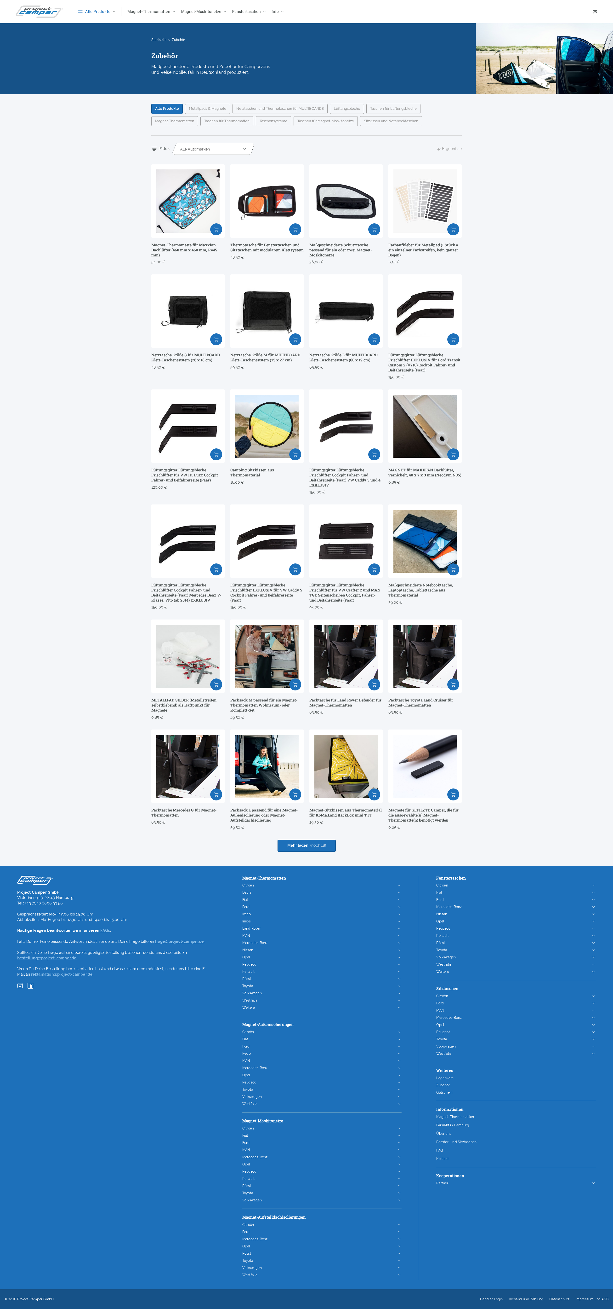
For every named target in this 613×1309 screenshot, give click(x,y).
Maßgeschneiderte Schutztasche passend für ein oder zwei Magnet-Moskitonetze (340, 250)
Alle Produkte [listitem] (167, 108)
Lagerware (445, 1078)
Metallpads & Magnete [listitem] (207, 108)
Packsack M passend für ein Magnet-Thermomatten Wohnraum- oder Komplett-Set (263, 705)
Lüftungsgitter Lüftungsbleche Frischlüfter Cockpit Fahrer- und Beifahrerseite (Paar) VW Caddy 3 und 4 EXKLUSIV (344, 477)
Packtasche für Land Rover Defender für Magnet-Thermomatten (345, 702)
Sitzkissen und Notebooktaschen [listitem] (391, 121)
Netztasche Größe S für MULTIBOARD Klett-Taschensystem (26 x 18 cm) (185, 357)
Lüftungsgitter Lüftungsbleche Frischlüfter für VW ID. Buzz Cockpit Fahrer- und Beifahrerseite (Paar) (184, 475)
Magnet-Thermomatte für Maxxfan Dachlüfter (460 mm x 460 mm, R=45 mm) (184, 250)
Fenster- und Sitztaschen (456, 1142)
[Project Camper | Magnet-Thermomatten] (39, 11)
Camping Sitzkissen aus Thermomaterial (252, 472)
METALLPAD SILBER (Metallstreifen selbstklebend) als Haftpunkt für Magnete (183, 705)
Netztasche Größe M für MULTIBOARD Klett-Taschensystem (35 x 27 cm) (265, 357)
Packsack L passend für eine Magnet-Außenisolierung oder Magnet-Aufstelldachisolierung (264, 815)
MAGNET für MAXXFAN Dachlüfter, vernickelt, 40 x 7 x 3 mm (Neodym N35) (424, 472)
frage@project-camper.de (179, 941)
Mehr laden (306, 845)
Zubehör (443, 1085)
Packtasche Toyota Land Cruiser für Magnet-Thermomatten (420, 702)
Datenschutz (559, 1299)
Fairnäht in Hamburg (452, 1125)
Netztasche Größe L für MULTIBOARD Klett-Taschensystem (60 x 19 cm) (343, 357)
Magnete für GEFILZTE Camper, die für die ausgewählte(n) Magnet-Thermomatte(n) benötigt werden (423, 815)
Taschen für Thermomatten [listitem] (227, 121)
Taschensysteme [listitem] (273, 121)
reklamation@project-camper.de (62, 974)
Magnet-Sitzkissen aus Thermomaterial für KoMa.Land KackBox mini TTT (345, 812)
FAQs (105, 930)
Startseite (158, 40)
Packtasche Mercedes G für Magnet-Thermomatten (183, 812)
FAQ (439, 1150)
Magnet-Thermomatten (455, 1117)
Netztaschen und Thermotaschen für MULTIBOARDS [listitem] (280, 108)
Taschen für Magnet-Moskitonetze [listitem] (325, 121)
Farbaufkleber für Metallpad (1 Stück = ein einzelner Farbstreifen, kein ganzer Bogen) (423, 250)
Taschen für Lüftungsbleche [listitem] (393, 108)
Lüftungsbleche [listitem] (347, 108)
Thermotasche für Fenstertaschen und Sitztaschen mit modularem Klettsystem (267, 247)
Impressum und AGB (592, 1299)
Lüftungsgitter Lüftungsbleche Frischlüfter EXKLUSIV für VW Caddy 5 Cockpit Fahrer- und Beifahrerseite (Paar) (266, 592)
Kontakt (442, 1159)
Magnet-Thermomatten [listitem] (174, 121)
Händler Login (491, 1299)
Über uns (443, 1133)
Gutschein (444, 1092)
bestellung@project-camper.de (47, 958)
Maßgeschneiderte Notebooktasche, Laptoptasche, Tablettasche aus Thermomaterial (420, 590)
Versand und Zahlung (526, 1299)
